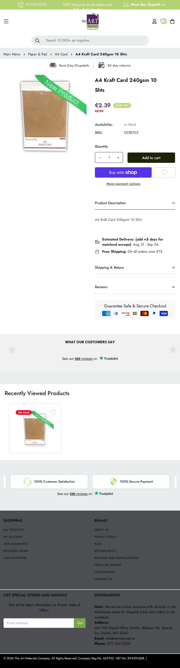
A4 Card (61, 54)
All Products (14, 530)
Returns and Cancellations (116, 558)
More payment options (123, 183)
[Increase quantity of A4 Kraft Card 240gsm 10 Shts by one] (118, 157)
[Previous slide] (12, 349)
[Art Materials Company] (90, 21)
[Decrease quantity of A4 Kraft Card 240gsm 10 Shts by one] (100, 157)
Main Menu (12, 54)
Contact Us (103, 579)
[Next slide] (172, 349)
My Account (13, 537)
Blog (98, 544)
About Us (101, 530)
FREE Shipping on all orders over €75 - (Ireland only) (88, 7)
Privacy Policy (105, 537)
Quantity (101, 146)
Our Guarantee (16, 544)
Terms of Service (107, 565)
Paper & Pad (37, 54)
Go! (80, 623)
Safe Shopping (15, 558)
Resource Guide (16, 551)
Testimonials (104, 572)
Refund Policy (105, 551)
